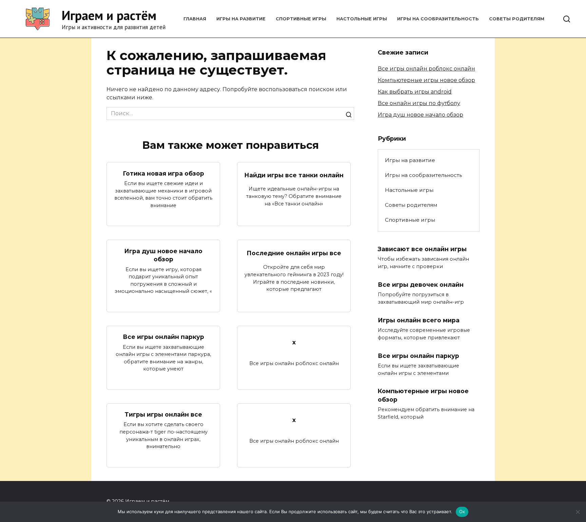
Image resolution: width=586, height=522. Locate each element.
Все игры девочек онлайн (421, 284)
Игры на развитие (241, 18)
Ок (462, 511)
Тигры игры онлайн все (163, 414)
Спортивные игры (301, 18)
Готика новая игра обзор (163, 173)
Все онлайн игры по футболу (419, 103)
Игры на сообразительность (438, 18)
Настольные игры (361, 18)
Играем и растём (109, 15)
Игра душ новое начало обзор (163, 255)
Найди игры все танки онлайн (294, 175)
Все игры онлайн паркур (163, 336)
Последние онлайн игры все (294, 253)
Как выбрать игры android (415, 91)
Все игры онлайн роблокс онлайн (426, 68)
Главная (194, 18)
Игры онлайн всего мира (419, 319)
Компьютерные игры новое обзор (426, 80)
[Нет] (577, 511)
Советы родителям (516, 18)
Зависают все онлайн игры (422, 249)
